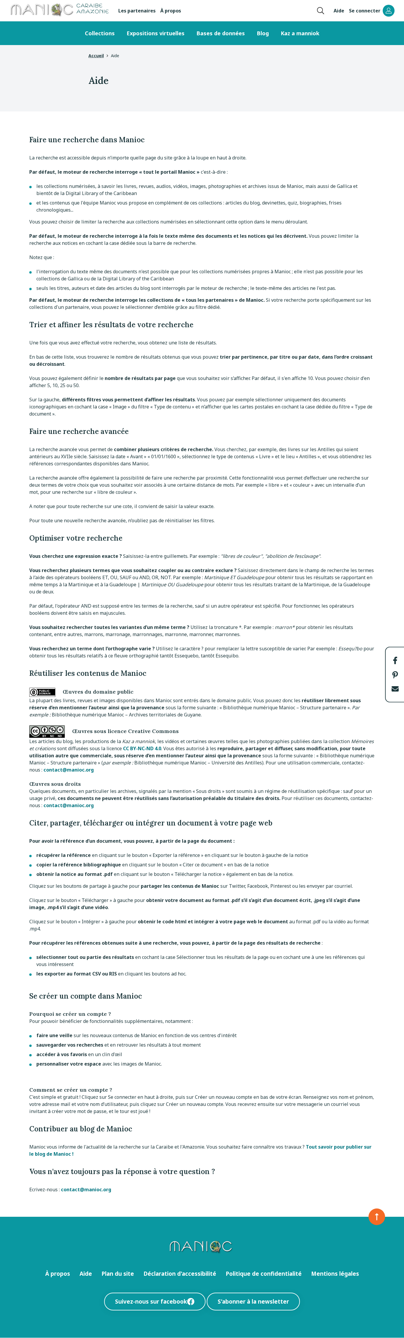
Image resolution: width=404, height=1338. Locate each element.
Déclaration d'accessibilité (179, 1273)
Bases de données (220, 33)
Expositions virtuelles (156, 33)
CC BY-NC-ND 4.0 (142, 748)
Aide (339, 10)
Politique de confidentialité (264, 1273)
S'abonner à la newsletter (253, 1301)
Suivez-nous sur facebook (151, 1301)
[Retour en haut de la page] (377, 1216)
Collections (100, 33)
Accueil (96, 55)
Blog (263, 33)
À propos (170, 10)
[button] (395, 660)
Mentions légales (335, 1273)
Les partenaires (137, 10)
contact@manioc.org (68, 770)
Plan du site (117, 1273)
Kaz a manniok (300, 33)
